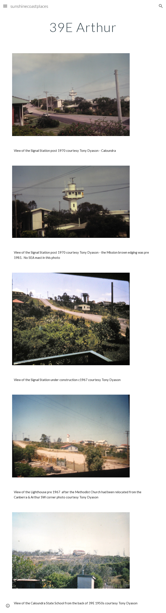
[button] (5, 6)
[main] (83, 27)
